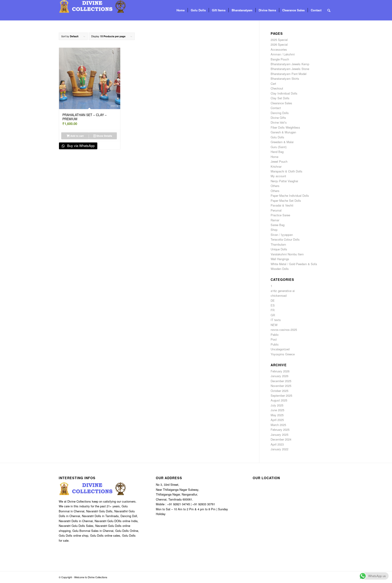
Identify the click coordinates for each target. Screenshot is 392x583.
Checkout (277, 88)
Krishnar (276, 166)
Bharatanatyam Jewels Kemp (290, 64)
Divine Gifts (278, 117)
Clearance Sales (281, 103)
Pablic (275, 334)
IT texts (276, 320)
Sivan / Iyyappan (282, 234)
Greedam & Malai (282, 142)
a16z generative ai (283, 291)
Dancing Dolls (280, 113)
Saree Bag (277, 225)
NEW (274, 325)
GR (273, 315)
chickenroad (279, 295)
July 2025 (277, 405)
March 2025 (278, 425)
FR (272, 310)
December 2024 (281, 439)
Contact (276, 108)
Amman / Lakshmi (283, 54)
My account (278, 176)
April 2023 (277, 444)
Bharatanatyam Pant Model (288, 74)
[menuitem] (181, 10)
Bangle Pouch (280, 59)
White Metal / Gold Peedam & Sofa (294, 264)
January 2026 (279, 376)
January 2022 (279, 449)
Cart (273, 83)
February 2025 (280, 429)
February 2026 (280, 371)
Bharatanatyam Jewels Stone (290, 69)
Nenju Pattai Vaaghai (284, 181)
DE (273, 300)
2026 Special (279, 44)
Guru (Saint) (279, 147)
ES (273, 305)
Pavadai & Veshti (282, 205)
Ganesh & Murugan (283, 132)
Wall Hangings (280, 259)
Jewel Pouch (279, 161)
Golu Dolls (277, 137)
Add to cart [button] (77, 135)
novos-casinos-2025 (284, 329)
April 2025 (277, 420)
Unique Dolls (279, 249)
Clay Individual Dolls (284, 93)
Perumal (276, 210)
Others (275, 186)
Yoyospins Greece (283, 354)
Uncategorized (280, 349)
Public (275, 344)
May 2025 (277, 415)
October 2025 (279, 391)
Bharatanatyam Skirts (285, 78)
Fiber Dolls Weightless (285, 127)
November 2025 (281, 386)
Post (274, 339)
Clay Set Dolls (280, 98)
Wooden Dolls (280, 269)
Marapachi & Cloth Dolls (286, 171)
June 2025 (277, 410)
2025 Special (279, 39)
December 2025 (281, 381)
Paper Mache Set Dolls (286, 200)
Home (274, 156)
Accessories (279, 49)
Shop (274, 229)
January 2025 (279, 434)
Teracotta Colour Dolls (285, 239)
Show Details (104, 135)
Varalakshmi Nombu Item (287, 254)
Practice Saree (280, 215)
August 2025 (279, 400)
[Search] (328, 10)
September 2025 (281, 395)
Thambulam (278, 244)
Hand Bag (277, 151)
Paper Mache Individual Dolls (290, 195)
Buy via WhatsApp (80, 145)
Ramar (275, 220)
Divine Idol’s (279, 122)
